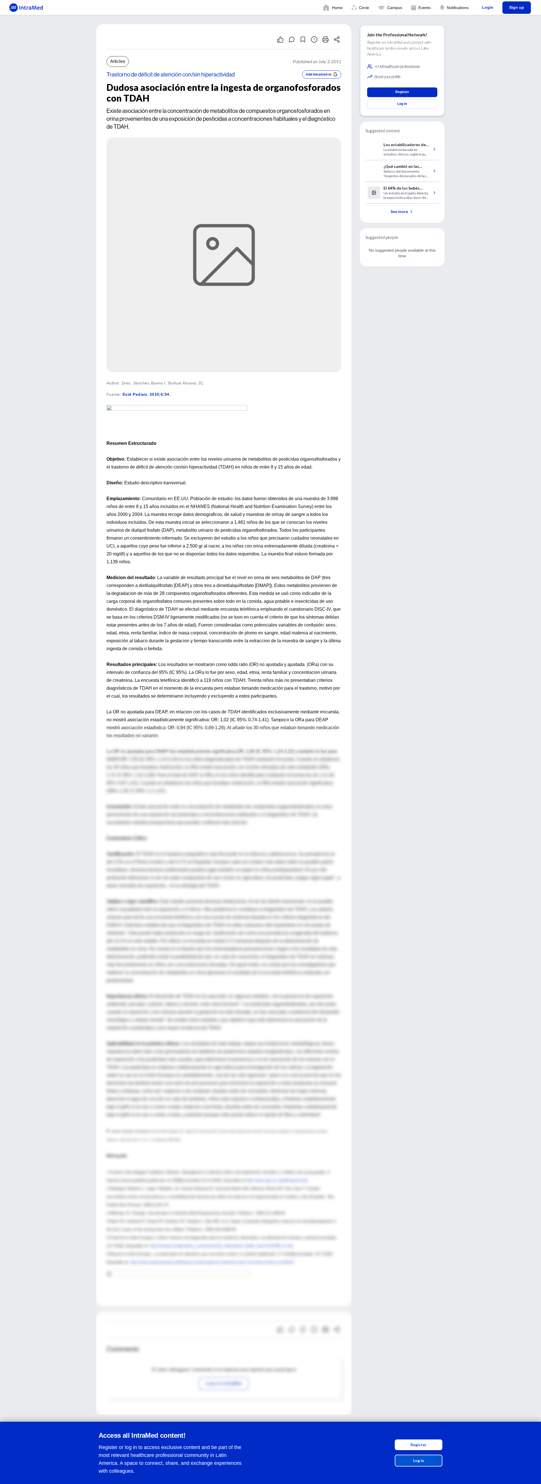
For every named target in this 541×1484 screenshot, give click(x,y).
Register (419, 1444)
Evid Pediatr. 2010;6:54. (147, 394)
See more (399, 211)
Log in (418, 1460)
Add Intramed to (318, 74)
